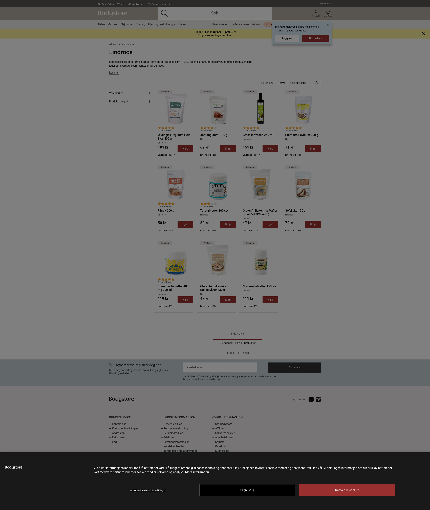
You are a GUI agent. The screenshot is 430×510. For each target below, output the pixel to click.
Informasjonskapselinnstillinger (148, 490)
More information (197, 472)
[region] (215, 481)
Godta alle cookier (347, 490)
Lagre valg (247, 490)
